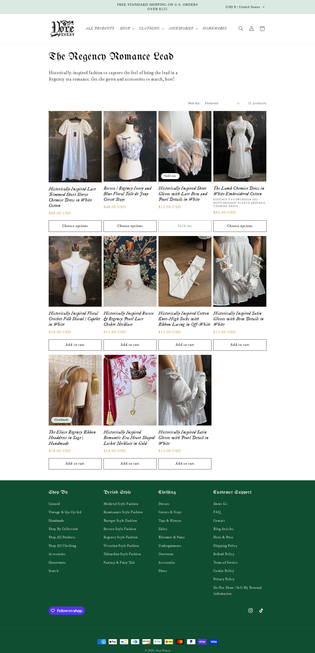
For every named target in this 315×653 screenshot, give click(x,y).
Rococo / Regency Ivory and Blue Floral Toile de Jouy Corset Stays (128, 194)
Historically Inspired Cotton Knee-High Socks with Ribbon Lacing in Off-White (184, 319)
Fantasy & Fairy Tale (119, 562)
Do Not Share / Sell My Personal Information (237, 591)
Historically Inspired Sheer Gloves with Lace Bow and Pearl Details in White (182, 194)
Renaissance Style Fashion (123, 512)
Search (54, 571)
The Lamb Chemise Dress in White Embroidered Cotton (238, 191)
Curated (54, 504)
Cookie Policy (223, 571)
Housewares (57, 562)
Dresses (163, 504)
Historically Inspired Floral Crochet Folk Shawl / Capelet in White (74, 319)
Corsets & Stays (169, 512)
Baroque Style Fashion (120, 521)
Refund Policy (223, 554)
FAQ (216, 512)
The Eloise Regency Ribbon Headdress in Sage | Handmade (72, 438)
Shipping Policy (225, 546)
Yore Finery (163, 650)
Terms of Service (225, 562)
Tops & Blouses (169, 521)
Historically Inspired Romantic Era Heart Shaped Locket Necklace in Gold (129, 438)
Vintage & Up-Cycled (65, 512)
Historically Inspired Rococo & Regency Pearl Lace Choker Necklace (129, 319)
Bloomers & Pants (171, 537)
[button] (126, 28)
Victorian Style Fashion (121, 546)
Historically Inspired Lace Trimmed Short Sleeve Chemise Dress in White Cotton (72, 198)
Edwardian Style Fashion (122, 554)
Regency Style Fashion (121, 537)
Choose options (75, 226)
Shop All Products (62, 537)
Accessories (57, 554)
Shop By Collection (63, 529)
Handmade (56, 521)
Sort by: (194, 103)
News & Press (223, 537)
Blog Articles (223, 529)
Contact (219, 521)
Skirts (162, 529)
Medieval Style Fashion (121, 504)
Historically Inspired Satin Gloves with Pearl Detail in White (183, 438)
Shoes (162, 571)
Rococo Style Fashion (120, 529)
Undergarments (169, 546)
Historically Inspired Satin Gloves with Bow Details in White (238, 319)
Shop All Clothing (62, 546)
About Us (220, 504)
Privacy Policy (224, 579)
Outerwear (166, 554)
